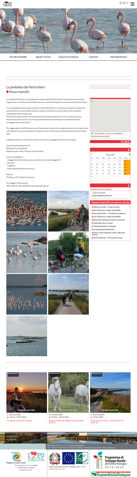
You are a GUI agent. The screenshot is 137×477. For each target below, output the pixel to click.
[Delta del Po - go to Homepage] (7, 3)
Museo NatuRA (26, 410)
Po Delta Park (18, 56)
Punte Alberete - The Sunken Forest (108, 238)
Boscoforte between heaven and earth (109, 220)
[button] (120, 2)
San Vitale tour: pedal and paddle (107, 210)
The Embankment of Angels (104, 226)
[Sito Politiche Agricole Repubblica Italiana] (55, 458)
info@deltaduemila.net (90, 448)
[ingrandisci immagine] (26, 211)
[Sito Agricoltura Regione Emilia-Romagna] (111, 474)
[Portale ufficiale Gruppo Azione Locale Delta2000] (15, 457)
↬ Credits (11, 439)
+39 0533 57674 (72, 448)
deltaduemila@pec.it (109, 448)
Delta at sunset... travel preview (106, 207)
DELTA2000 (51, 445)
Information (118, 56)
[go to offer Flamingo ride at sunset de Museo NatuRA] (12, 373)
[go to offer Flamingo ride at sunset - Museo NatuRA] (26, 392)
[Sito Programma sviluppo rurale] (111, 460)
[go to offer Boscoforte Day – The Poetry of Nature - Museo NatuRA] (110, 392)
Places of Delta (68, 56)
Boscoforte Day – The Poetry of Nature (109, 213)
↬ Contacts (12, 436)
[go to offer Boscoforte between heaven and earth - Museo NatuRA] (68, 392)
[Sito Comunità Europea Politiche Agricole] (68, 458)
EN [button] (127, 3)
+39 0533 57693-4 (57, 448)
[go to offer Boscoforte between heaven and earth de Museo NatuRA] (54, 373)
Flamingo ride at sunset (103, 223)
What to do (43, 56)
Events (93, 56)
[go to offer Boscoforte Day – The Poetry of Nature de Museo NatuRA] (96, 373)
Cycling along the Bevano (103, 229)
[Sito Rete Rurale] (82, 458)
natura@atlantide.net (103, 195)
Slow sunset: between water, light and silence (108, 233)
